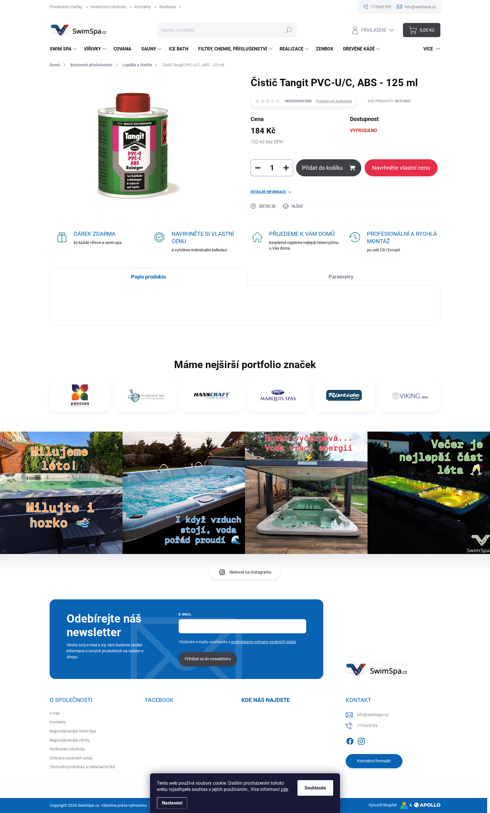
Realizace (167, 7)
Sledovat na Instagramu (250, 572)
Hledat (289, 30)
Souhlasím (315, 788)
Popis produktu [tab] (148, 277)
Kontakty (143, 7)
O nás (55, 713)
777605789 (367, 725)
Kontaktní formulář (374, 761)
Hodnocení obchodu (108, 7)
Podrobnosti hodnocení (334, 101)
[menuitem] (64, 49)
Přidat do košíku (322, 167)
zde (284, 789)
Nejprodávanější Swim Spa (73, 731)
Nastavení (172, 803)
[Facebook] (350, 740)
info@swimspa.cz (372, 714)
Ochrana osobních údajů (71, 758)
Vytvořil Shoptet (383, 805)
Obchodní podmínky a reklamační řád (82, 767)
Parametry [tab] (341, 277)
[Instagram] (361, 740)
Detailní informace (268, 192)
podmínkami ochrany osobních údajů (263, 642)
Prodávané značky (66, 7)
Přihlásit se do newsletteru (208, 659)
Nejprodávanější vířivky (70, 740)
